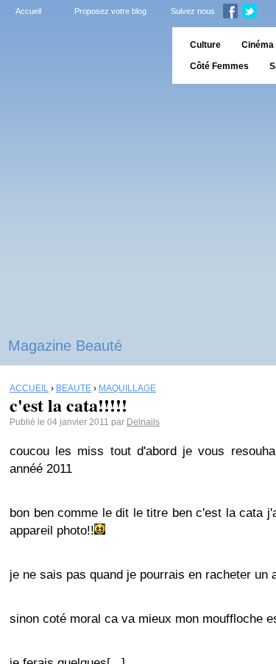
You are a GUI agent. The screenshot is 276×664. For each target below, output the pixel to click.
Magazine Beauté (65, 346)
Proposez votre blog (110, 11)
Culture (205, 45)
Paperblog (81, 55)
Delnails (143, 422)
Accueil (28, 11)
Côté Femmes (219, 66)
